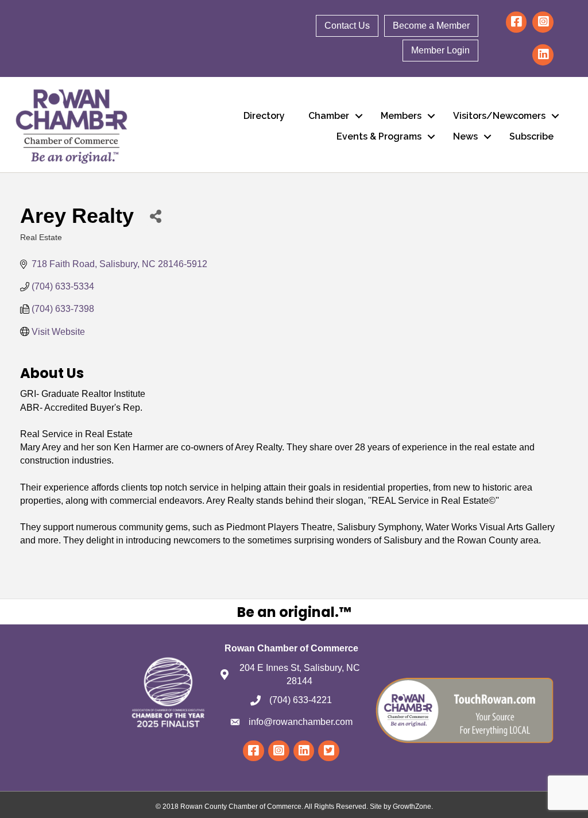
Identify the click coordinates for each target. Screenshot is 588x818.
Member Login (440, 50)
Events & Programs (378, 136)
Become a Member (431, 25)
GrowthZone (412, 806)
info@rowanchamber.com (301, 722)
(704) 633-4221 (300, 700)
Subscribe (531, 136)
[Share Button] (155, 216)
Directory (264, 115)
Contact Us (347, 25)
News (465, 136)
